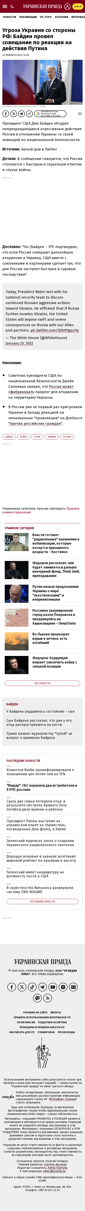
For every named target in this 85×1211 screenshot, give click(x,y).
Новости (9, 17)
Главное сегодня (19, 528)
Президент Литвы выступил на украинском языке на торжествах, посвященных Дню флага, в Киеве (36, 825)
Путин (37, 437)
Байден (9, 437)
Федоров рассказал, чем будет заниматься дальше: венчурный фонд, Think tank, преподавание (56, 569)
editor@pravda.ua (54, 1171)
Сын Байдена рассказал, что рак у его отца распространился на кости (39, 722)
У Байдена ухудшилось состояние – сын (40, 711)
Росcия (67, 437)
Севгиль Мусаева (55, 1164)
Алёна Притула (57, 1168)
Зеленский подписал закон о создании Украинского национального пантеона (40, 843)
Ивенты (55, 1012)
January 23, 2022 (19, 343)
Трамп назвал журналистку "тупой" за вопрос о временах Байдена (39, 735)
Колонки (61, 17)
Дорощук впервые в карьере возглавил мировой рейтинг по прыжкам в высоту (41, 858)
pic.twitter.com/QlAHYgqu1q (55, 330)
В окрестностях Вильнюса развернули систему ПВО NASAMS (40, 890)
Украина (51, 437)
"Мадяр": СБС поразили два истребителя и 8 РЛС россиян (42, 787)
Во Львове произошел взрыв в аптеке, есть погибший (50, 638)
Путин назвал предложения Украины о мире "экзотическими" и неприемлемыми (55, 593)
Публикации (28, 17)
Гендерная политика (52, 1022)
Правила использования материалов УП (42, 1017)
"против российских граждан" (35, 423)
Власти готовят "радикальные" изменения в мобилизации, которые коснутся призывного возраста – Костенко (55, 543)
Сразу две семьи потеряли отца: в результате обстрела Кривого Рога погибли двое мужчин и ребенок (37, 805)
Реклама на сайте (35, 1012)
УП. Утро (46, 17)
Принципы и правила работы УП (42, 1027)
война (23, 437)
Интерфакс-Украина (62, 1099)
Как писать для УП (21, 1032)
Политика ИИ (26, 1022)
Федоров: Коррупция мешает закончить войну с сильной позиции (54, 662)
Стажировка (46, 1032)
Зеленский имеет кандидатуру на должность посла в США (35, 874)
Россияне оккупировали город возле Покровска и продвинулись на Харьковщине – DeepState (54, 617)
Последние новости (23, 761)
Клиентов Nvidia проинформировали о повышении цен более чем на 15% (40, 772)
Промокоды (66, 1032)
